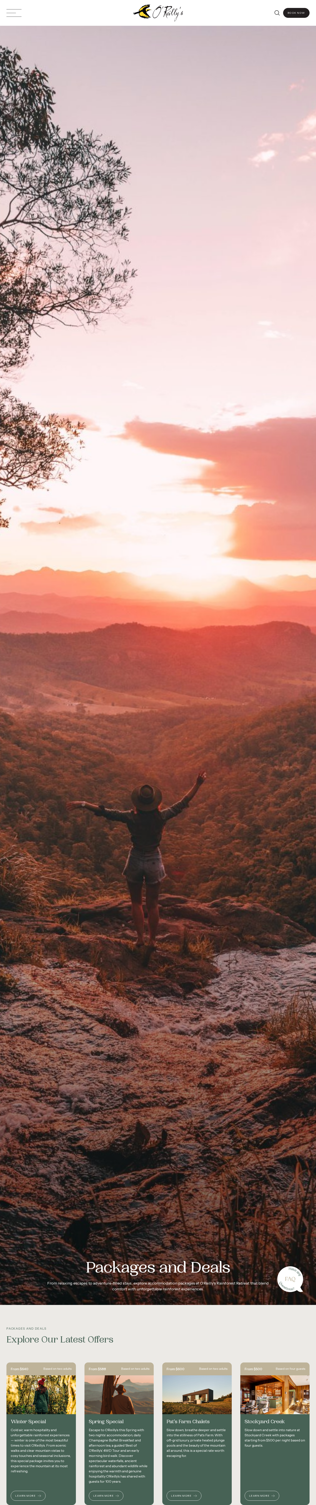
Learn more (25, 1495)
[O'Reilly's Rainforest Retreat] (158, 12)
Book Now (296, 12)
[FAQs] (290, 1279)
